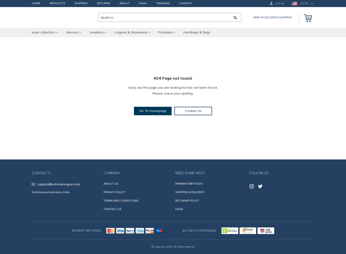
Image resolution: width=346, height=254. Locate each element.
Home (36, 3)
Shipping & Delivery (189, 192)
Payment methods (189, 184)
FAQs (143, 3)
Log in (279, 3)
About (124, 3)
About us (111, 184)
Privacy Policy (114, 192)
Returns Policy (187, 200)
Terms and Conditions (121, 200)
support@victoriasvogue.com (58, 184)
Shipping (81, 3)
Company (112, 173)
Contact (186, 3)
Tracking (163, 3)
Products (57, 3)
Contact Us (193, 111)
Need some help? (190, 173)
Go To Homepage (152, 111)
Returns (103, 3)
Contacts (41, 173)
